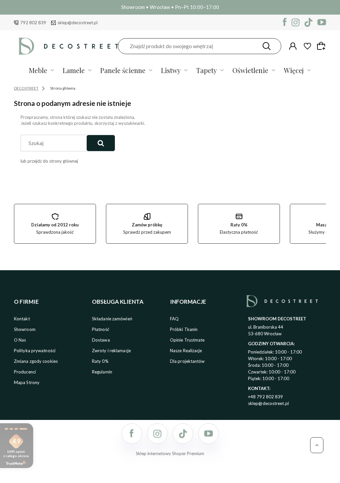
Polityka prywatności (34, 350)
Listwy (171, 70)
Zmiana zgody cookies (36, 361)
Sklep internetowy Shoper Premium (170, 453)
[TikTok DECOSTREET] (308, 22)
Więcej (294, 70)
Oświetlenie (250, 70)
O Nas (20, 340)
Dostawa (101, 340)
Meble (38, 70)
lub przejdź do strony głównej (49, 161)
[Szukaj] (266, 46)
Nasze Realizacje (186, 350)
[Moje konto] (293, 46)
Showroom (25, 329)
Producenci (25, 371)
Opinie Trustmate (187, 340)
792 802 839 (33, 22)
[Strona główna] (68, 46)
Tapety (206, 70)
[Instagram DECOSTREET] (295, 22)
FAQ (174, 318)
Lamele (74, 70)
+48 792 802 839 (265, 396)
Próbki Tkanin (184, 329)
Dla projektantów (187, 361)
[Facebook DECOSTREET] (285, 22)
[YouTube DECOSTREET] (321, 22)
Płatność (100, 329)
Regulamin (102, 371)
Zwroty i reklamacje (111, 350)
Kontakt (22, 318)
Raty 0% (100, 361)
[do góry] (316, 445)
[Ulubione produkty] (307, 46)
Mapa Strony (27, 382)
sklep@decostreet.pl (77, 22)
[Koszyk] (322, 45)
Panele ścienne (122, 70)
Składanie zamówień (112, 318)
